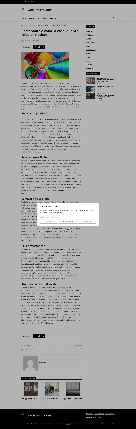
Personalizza (49, 221)
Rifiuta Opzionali (68, 221)
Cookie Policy (44, 217)
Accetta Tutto (87, 221)
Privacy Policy (54, 217)
